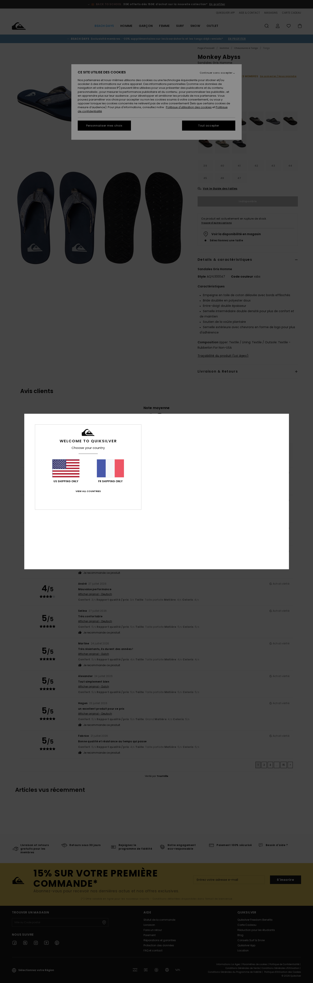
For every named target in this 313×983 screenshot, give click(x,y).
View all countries (88, 491)
